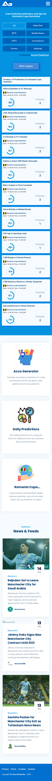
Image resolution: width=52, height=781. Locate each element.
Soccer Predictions (40, 55)
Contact (31, 769)
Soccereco (20, 609)
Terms (13, 769)
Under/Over (38, 26)
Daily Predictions (26, 429)
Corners (14, 49)
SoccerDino (20, 746)
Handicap (38, 49)
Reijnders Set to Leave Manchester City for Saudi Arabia (23, 584)
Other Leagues (26, 66)
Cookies (22, 769)
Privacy (5, 769)
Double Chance (38, 33)
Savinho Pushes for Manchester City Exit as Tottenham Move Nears (24, 721)
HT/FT (14, 41)
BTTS (14, 33)
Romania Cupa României (26, 487)
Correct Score (38, 41)
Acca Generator (26, 371)
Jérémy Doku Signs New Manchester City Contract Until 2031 (24, 639)
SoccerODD (20, 663)
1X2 (14, 26)
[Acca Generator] (7, 4)
